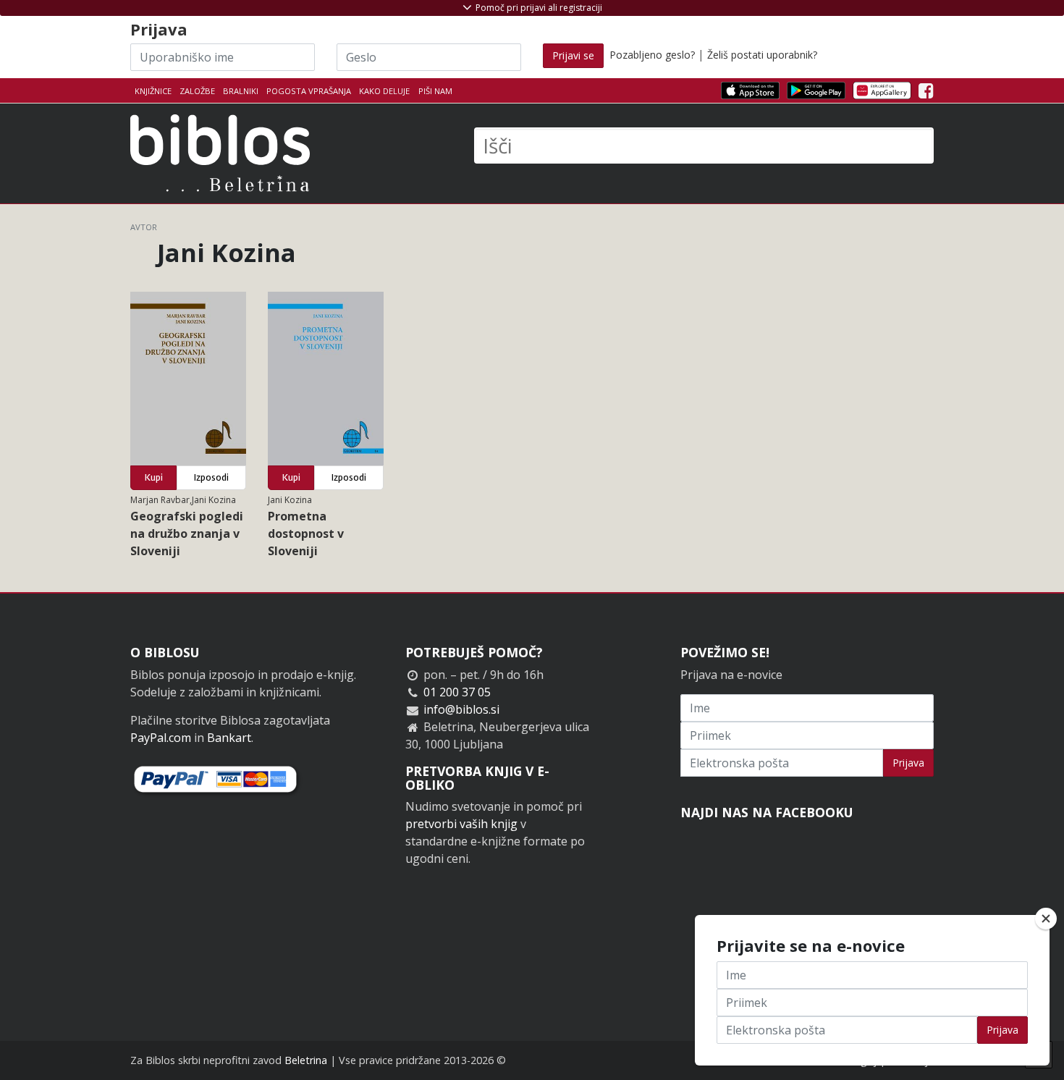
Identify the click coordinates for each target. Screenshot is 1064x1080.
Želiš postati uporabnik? (762, 55)
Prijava (908, 762)
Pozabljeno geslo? (652, 55)
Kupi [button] (154, 477)
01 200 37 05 (457, 692)
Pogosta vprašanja (308, 90)
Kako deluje (384, 90)
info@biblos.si (461, 709)
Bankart (229, 738)
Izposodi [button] (211, 477)
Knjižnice (153, 90)
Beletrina (305, 1060)
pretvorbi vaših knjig (461, 824)
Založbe (197, 90)
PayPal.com (160, 738)
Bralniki (240, 90)
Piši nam (435, 90)
